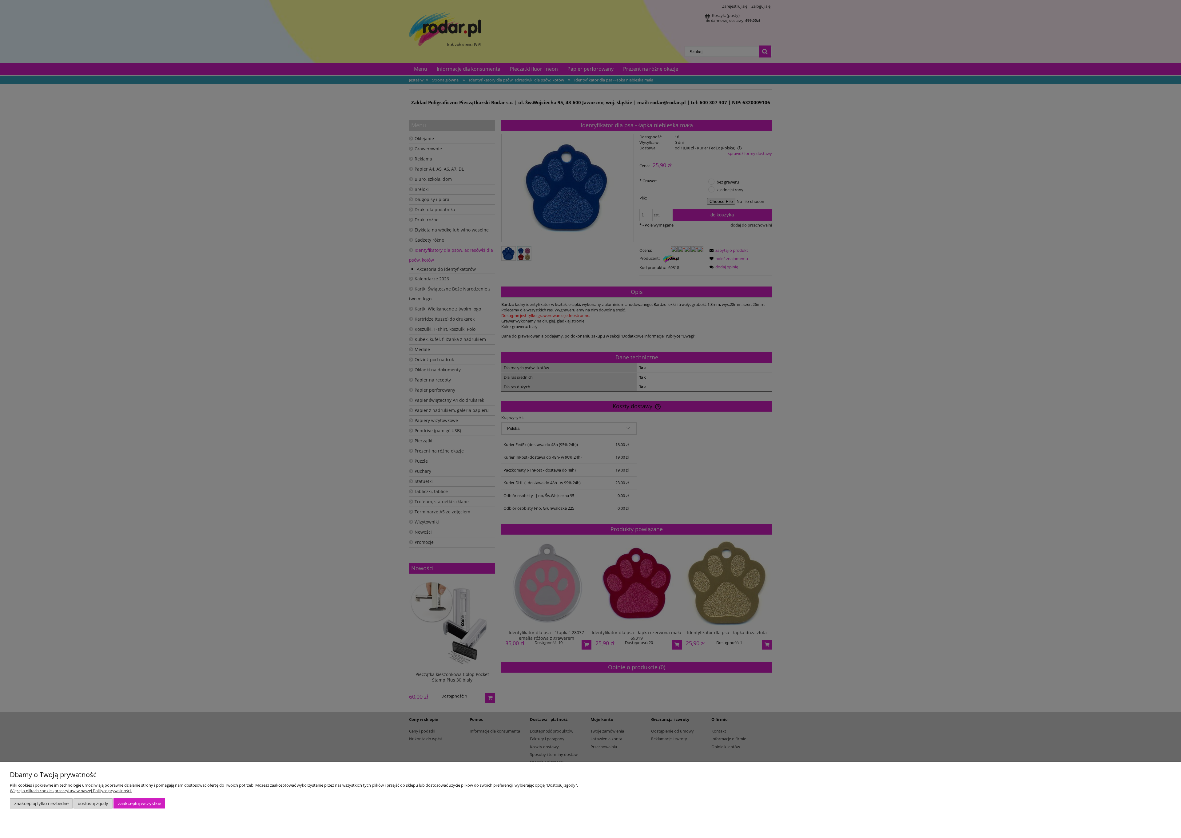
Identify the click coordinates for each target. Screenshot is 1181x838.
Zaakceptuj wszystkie (139, 803)
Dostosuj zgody (93, 803)
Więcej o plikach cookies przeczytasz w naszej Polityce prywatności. (71, 790)
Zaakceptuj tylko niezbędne (41, 803)
